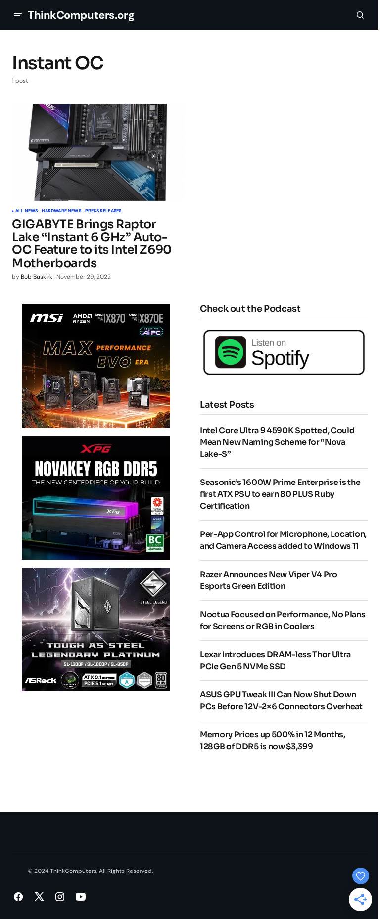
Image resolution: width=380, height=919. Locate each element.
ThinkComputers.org (81, 15)
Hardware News (61, 211)
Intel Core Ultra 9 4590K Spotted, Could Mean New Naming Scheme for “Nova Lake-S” (277, 442)
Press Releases (103, 211)
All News (26, 211)
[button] (18, 15)
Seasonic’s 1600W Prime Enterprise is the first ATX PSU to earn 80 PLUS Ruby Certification (280, 494)
